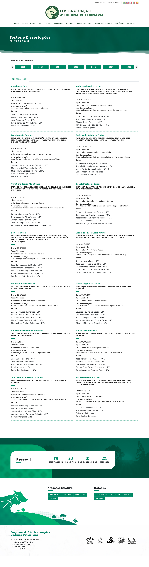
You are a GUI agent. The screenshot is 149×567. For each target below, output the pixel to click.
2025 (40, 67)
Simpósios (119, 23)
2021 (111, 67)
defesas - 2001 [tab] (19, 79)
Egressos (104, 462)
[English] (127, 2)
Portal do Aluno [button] (83, 23)
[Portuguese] (124, 2)
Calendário (101, 495)
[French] (130, 2)
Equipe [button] (40, 23)
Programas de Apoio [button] (103, 23)
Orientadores (56, 462)
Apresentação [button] (28, 23)
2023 (76, 67)
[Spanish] (137, 2)
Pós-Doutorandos (87, 462)
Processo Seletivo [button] (54, 23)
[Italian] (133, 2)
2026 (23, 67)
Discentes (70, 462)
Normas (99, 498)
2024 (58, 67)
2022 (93, 67)
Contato (131, 23)
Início (16, 23)
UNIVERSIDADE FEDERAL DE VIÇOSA (107, 2)
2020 (129, 67)
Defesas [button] (69, 23)
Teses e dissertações (121, 495)
